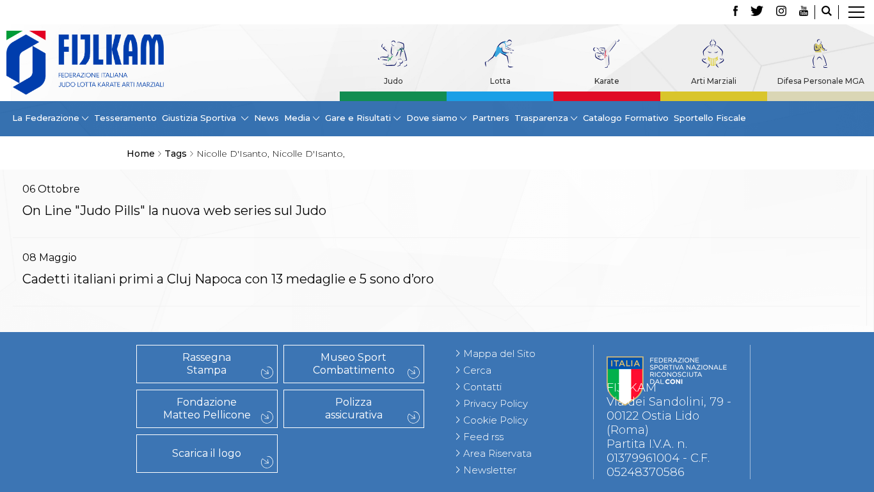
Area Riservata (497, 453)
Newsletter (489, 470)
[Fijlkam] (85, 63)
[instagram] (781, 12)
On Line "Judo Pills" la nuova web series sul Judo (174, 210)
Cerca (477, 370)
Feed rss (483, 437)
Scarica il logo (206, 453)
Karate (606, 81)
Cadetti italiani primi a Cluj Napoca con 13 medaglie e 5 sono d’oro (228, 279)
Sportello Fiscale (710, 118)
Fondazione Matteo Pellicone (207, 408)
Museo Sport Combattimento (354, 363)
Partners (490, 118)
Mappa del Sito (499, 353)
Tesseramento (125, 118)
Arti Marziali (713, 81)
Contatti (482, 387)
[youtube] (803, 12)
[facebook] (735, 12)
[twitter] (757, 12)
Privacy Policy (495, 403)
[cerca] (826, 12)
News (266, 118)
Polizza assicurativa (354, 408)
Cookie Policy (495, 420)
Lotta (500, 81)
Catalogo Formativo (626, 118)
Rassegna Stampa (206, 363)
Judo (393, 81)
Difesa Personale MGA (820, 81)
